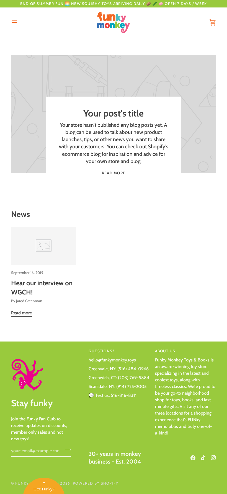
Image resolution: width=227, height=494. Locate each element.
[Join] (66, 450)
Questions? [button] (101, 351)
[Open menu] (19, 22)
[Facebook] (192, 457)
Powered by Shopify (95, 483)
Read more (113, 173)
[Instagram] (213, 457)
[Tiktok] (203, 457)
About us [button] (165, 351)
